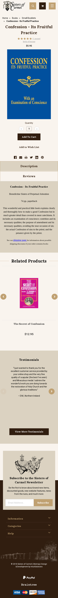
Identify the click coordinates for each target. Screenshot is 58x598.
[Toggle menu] (52, 6)
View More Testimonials (29, 431)
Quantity (29, 123)
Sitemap (36, 564)
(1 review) (36, 39)
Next (54, 296)
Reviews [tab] (29, 176)
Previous (3, 296)
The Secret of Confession (29, 323)
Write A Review (29, 42)
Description (29, 166)
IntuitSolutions (37, 567)
